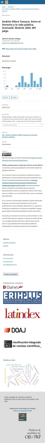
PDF (6, 97)
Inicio (3, 7)
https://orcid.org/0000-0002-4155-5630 (12, 43)
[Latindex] (22, 320)
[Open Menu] (2, 2)
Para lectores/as (8, 258)
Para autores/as (8, 262)
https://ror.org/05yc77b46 (22, 411)
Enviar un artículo (11, 274)
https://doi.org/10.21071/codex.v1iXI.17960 (21, 49)
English (5, 246)
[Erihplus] (22, 303)
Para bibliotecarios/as (10, 265)
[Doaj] (15, 337)
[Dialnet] (12, 288)
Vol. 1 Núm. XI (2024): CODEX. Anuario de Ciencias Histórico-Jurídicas (20, 10)
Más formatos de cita (10, 125)
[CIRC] (22, 347)
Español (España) (9, 243)
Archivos (10, 7)
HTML (15, 97)
